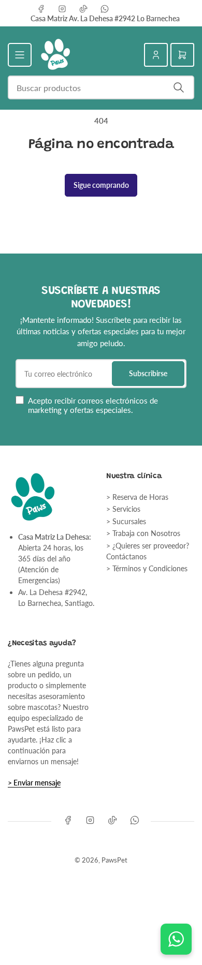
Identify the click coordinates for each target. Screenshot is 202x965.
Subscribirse (148, 373)
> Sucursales (126, 521)
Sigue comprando (101, 185)
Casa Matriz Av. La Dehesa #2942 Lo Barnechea (105, 18)
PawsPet (114, 860)
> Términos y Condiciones (146, 568)
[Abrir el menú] (20, 55)
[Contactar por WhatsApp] (176, 939)
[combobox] (101, 87)
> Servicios (123, 508)
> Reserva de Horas (137, 497)
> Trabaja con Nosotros (143, 533)
